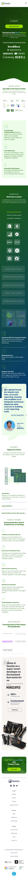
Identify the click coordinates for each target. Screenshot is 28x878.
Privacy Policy (14, 852)
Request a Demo (14, 805)
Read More (15, 710)
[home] (6, 3)
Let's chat (14, 769)
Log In (14, 836)
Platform (14, 794)
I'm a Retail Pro (14, 21)
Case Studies (14, 821)
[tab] (14, 212)
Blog (14, 813)
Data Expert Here (14, 26)
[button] (25, 3)
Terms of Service (14, 856)
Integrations (14, 817)
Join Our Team (14, 829)
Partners (14, 801)
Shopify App (14, 833)
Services (14, 797)
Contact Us (14, 840)
